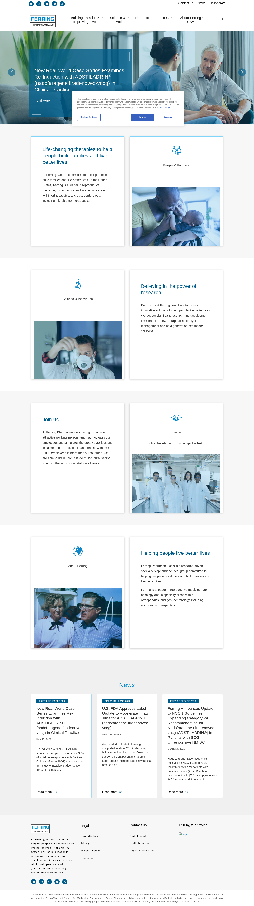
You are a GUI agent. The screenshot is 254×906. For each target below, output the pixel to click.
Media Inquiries (140, 843)
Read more (44, 792)
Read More (42, 100)
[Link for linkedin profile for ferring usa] (31, 3)
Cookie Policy (163, 108)
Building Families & (85, 20)
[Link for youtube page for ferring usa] (54, 3)
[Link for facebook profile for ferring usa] (46, 3)
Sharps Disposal (90, 850)
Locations (86, 857)
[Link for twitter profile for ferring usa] (62, 3)
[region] (128, 108)
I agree (142, 117)
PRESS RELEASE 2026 (52, 701)
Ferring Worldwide (193, 825)
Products (142, 18)
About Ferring (190, 20)
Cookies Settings (88, 117)
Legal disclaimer (91, 836)
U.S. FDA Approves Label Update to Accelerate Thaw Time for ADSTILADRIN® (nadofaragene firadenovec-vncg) (125, 718)
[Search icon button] (223, 21)
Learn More (176, 216)
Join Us (164, 18)
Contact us (138, 825)
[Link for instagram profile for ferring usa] (38, 3)
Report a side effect (142, 850)
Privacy (85, 843)
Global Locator (139, 836)
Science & (117, 20)
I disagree (167, 117)
